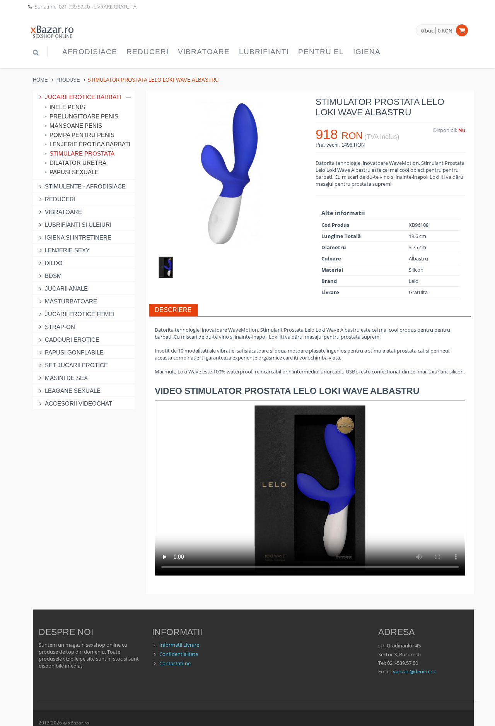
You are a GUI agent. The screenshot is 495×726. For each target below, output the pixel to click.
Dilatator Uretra (78, 162)
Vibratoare (204, 52)
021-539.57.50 (74, 6)
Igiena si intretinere (78, 237)
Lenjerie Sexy (67, 250)
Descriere (173, 309)
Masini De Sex (66, 378)
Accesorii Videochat (78, 403)
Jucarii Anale (66, 288)
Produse (67, 80)
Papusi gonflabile (74, 352)
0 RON (445, 30)
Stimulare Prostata (82, 153)
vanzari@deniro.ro (414, 671)
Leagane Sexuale (73, 390)
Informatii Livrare (179, 644)
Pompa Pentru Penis (82, 135)
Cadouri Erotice (72, 339)
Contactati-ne (175, 663)
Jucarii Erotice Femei (79, 314)
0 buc (427, 31)
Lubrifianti (264, 52)
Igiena (367, 52)
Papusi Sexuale (74, 172)
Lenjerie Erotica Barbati (90, 144)
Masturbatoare (71, 301)
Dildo (54, 263)
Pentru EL (321, 52)
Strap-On (60, 327)
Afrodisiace (89, 52)
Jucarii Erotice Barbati (83, 97)
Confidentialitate (178, 654)
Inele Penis (67, 107)
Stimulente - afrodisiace (85, 186)
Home (40, 80)
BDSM (53, 275)
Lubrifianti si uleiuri (78, 224)
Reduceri (147, 52)
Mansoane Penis (76, 125)
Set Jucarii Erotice (76, 365)
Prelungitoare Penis (84, 116)
